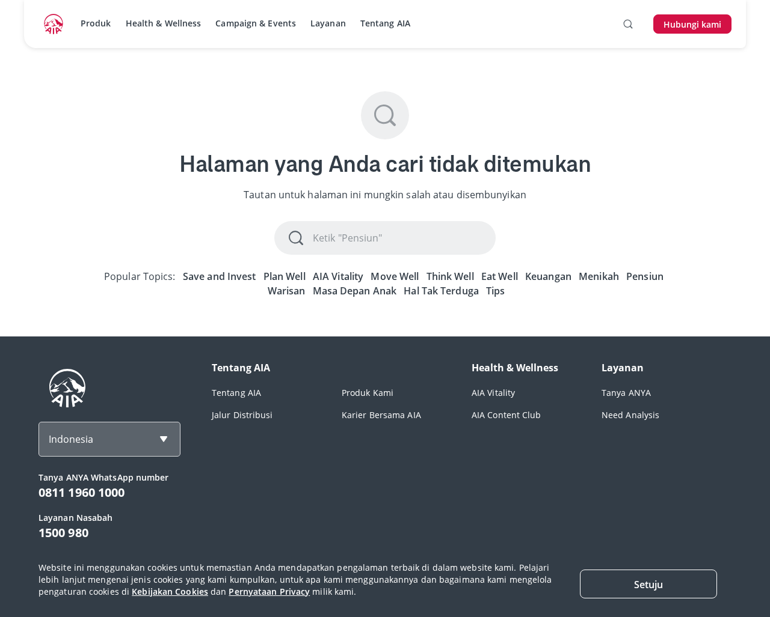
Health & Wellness (164, 23)
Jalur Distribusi (242, 415)
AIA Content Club (506, 415)
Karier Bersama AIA (381, 415)
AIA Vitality (493, 392)
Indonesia (71, 439)
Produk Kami (367, 392)
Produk (96, 23)
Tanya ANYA (626, 392)
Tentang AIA (385, 23)
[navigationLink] (53, 24)
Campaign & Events (255, 23)
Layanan (328, 23)
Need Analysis (630, 415)
